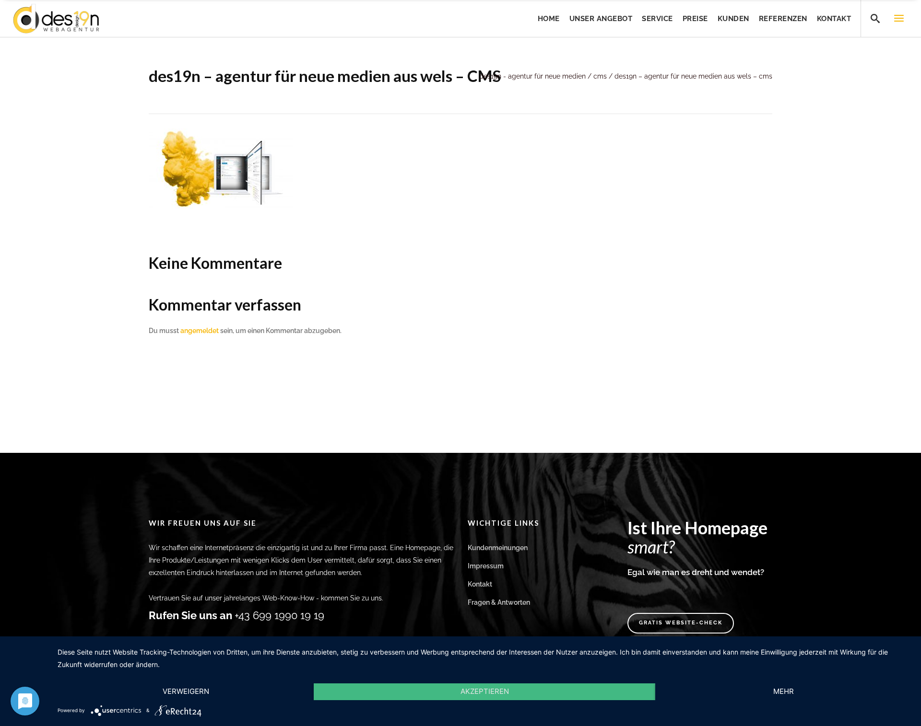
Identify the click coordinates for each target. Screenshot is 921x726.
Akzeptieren (484, 691)
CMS (600, 76)
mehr (783, 691)
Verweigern (186, 691)
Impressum (486, 566)
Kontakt (480, 584)
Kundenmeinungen (498, 548)
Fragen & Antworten (499, 602)
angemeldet (199, 330)
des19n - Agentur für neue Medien (532, 76)
